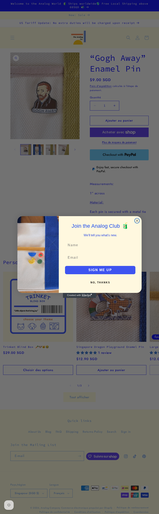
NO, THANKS (100, 282)
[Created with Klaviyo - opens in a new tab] (79, 295)
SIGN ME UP (100, 270)
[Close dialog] (137, 220)
